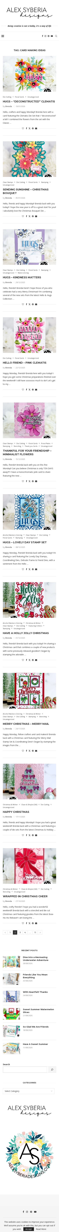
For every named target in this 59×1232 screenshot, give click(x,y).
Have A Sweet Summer (35, 1044)
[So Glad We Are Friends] (11, 1031)
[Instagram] (45, 36)
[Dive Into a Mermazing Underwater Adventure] (11, 961)
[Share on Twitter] (29, 128)
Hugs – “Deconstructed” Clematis (29, 101)
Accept (28, 1229)
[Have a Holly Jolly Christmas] (29, 600)
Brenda (8, 106)
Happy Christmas (16, 812)
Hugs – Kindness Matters (22, 277)
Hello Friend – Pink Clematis (24, 362)
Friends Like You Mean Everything (35, 976)
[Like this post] (23, 128)
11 (35, 932)
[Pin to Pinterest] (33, 128)
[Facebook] (42, 36)
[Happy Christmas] (29, 781)
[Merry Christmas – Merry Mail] (29, 691)
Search (6, 1064)
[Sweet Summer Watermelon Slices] (11, 1014)
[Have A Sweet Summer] (11, 1048)
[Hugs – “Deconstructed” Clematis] (29, 74)
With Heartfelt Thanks (35, 992)
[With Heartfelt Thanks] (11, 996)
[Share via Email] (36, 128)
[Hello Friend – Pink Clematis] (29, 335)
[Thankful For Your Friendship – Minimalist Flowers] (29, 420)
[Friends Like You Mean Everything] (11, 979)
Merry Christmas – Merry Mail (26, 723)
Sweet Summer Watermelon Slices (38, 1011)
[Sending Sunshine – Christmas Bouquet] (29, 159)
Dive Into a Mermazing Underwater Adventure (35, 958)
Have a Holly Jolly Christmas (26, 633)
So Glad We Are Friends (36, 1026)
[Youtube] (52, 36)
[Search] (56, 36)
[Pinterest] (48, 36)
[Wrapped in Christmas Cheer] (29, 866)
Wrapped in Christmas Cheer (25, 896)
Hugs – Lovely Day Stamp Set (25, 542)
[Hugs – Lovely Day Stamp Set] (29, 512)
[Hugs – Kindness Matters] (29, 247)
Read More (41, 1229)
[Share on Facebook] (26, 128)
